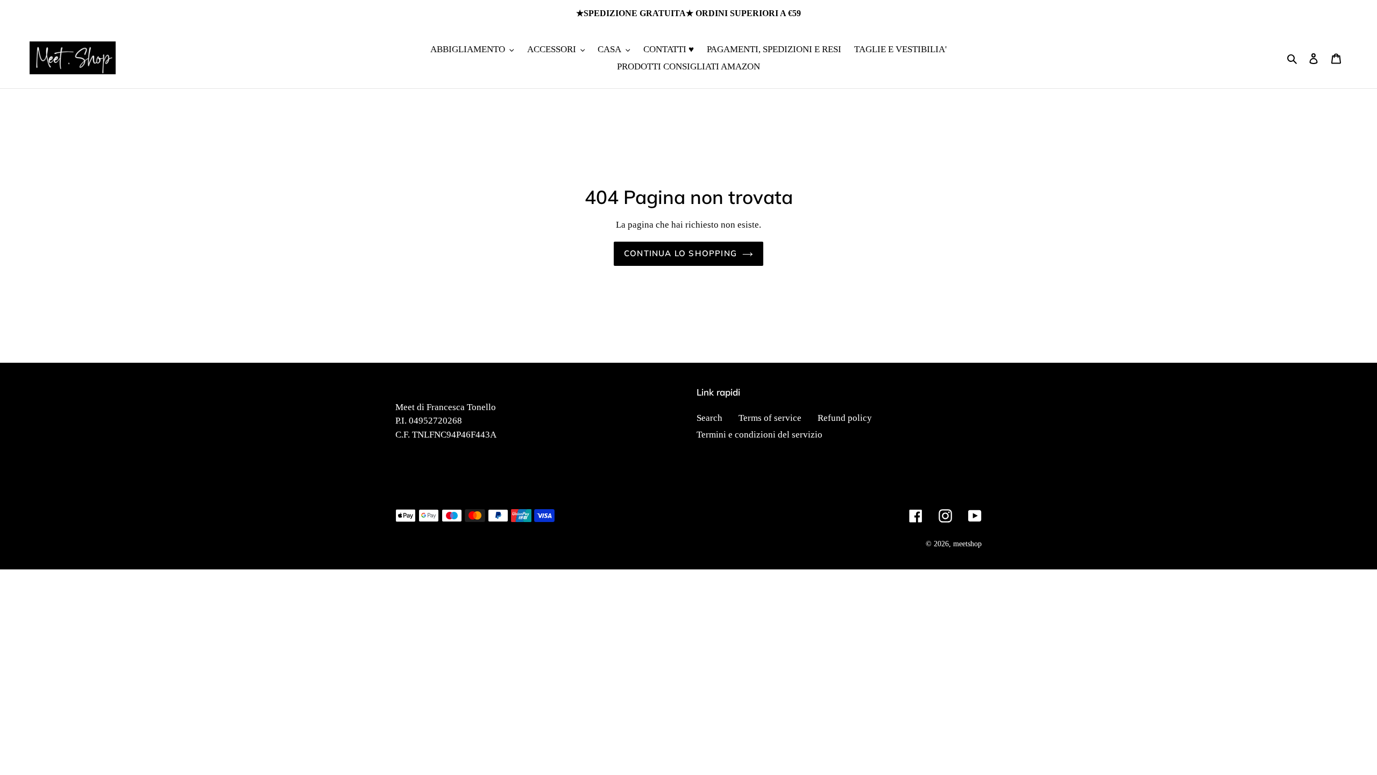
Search (709, 418)
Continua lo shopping (680, 253)
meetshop (967, 544)
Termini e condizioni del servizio (759, 434)
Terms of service (770, 418)
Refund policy (845, 418)
